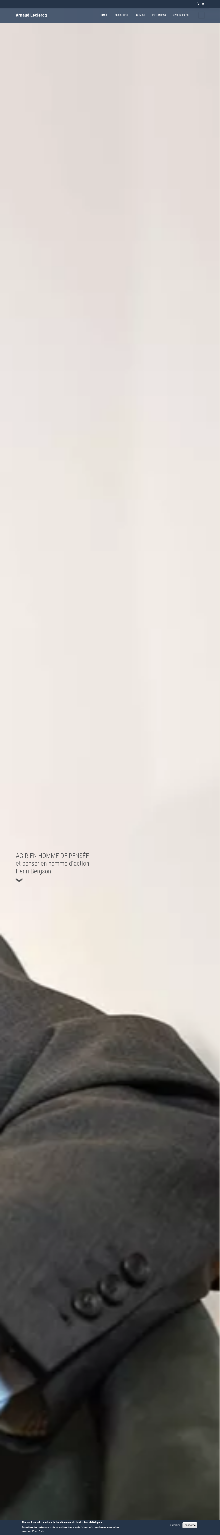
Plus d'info (38, 1531)
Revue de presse (181, 15)
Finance (104, 15)
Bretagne (140, 15)
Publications (159, 15)
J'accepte (190, 1525)
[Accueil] (37, 13)
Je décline (175, 1525)
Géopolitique (122, 15)
